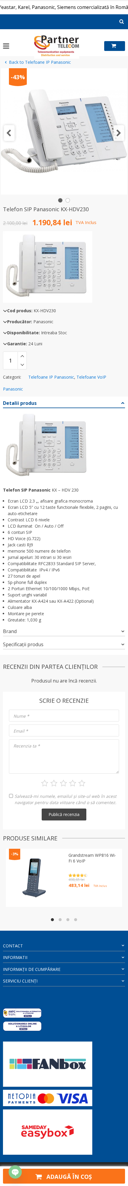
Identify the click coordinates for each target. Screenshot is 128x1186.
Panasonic (13, 389)
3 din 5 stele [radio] (63, 783)
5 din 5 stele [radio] (81, 783)
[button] (9, 133)
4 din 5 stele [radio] (72, 783)
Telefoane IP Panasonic (51, 377)
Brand (10, 631)
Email (20, 731)
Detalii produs (20, 403)
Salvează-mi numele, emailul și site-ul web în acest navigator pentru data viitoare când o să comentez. (65, 799)
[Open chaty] (15, 1172)
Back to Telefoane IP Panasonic (40, 62)
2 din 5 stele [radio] (53, 783)
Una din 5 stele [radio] (44, 783)
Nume (21, 716)
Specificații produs (23, 644)
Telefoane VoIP (91, 377)
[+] (22, 356)
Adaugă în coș (68, 1177)
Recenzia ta (26, 746)
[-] (22, 364)
